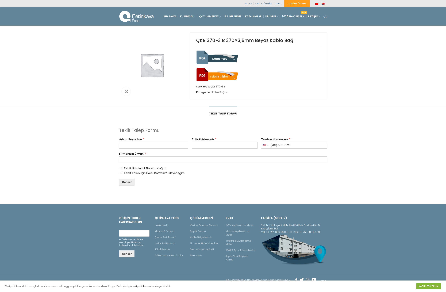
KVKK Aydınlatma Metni (239, 225)
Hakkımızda (161, 225)
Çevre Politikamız (165, 237)
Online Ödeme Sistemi (204, 225)
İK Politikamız (162, 249)
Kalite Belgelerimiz (201, 237)
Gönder (127, 182)
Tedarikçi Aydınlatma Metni (238, 242)
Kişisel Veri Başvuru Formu (237, 257)
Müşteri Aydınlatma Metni (237, 232)
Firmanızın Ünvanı (132, 154)
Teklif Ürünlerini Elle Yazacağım (145, 168)
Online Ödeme (297, 3)
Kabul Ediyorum (428, 286)
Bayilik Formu (198, 231)
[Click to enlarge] (126, 91)
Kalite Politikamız (165, 243)
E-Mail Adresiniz (204, 139)
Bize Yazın (196, 255)
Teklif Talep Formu (223, 114)
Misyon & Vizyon (164, 231)
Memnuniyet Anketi (202, 249)
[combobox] (265, 145)
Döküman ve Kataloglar (169, 255)
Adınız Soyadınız (131, 139)
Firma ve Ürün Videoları (204, 243)
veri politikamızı (141, 286)
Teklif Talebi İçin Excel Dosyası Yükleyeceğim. (154, 173)
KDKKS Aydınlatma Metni (240, 250)
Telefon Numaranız (275, 139)
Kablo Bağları (220, 92)
